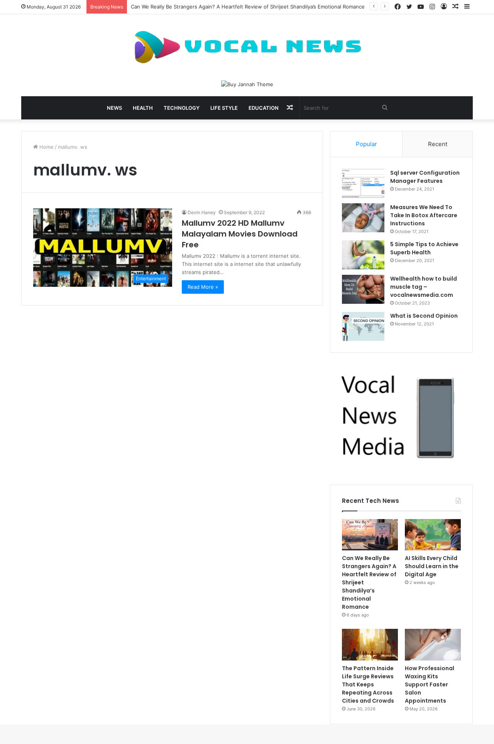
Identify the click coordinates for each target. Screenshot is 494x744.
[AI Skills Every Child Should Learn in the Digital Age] (433, 535)
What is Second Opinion (424, 316)
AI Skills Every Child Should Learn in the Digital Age (431, 566)
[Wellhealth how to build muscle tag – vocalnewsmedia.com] (363, 289)
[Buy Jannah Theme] (247, 84)
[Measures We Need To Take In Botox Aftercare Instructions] (363, 217)
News (114, 108)
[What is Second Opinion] (363, 326)
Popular (366, 144)
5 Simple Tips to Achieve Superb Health (424, 248)
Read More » (203, 287)
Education (264, 108)
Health (143, 108)
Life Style (224, 108)
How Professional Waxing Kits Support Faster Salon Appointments (429, 684)
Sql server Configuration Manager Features (425, 177)
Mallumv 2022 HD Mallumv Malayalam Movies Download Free (240, 234)
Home (46, 147)
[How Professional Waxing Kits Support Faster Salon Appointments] (433, 645)
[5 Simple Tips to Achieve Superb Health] (363, 254)
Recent (437, 144)
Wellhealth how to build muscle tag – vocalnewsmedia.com (423, 287)
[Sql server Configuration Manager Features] (363, 183)
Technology (182, 108)
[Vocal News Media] (247, 47)
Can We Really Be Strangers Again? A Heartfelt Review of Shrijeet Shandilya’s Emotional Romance (248, 6)
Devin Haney (202, 212)
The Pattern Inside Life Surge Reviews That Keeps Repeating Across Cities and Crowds (368, 684)
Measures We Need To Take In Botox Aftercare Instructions (423, 215)
